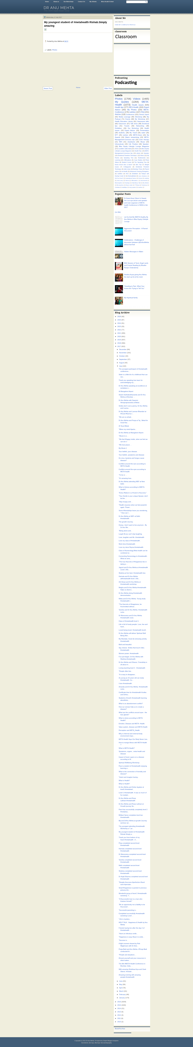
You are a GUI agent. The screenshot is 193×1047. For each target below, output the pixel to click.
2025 (119, 320)
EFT (116, 135)
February (122, 994)
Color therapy (144, 139)
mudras (140, 187)
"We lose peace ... (125, 445)
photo (138, 153)
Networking (140, 126)
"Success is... (123, 940)
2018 (119, 343)
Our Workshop (133, 128)
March (121, 991)
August (121, 363)
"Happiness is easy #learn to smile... (131, 937)
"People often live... (125, 671)
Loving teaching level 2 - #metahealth (132, 668)
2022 (119, 330)
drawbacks (131, 142)
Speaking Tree (128, 158)
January (122, 998)
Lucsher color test (124, 148)
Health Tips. (138, 151)
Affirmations (127, 160)
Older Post (108, 88)
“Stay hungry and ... (126, 502)
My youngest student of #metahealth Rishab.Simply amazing (75, 24)
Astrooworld (144, 180)
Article (136, 148)
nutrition (132, 112)
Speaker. (146, 144)
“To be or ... (123, 475)
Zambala (117, 187)
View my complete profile (125, 24)
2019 (119, 340)
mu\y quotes (132, 187)
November (123, 353)
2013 (119, 1012)
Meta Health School (107, 1)
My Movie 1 (123, 448)
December (123, 349)
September (123, 359)
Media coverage (125, 117)
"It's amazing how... (125, 478)
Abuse (142, 142)
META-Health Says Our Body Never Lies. (133, 739)
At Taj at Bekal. (124, 426)
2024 (119, 323)
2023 (119, 326)
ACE (127, 173)
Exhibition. (118, 128)
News (142, 155)
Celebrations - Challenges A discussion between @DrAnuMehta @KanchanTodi (136, 242)
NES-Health (133, 107)
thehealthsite (132, 176)
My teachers (120, 185)
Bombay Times (137, 169)
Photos (54, 50)
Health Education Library (124, 121)
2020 (119, 336)
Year (123, 1028)
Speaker (146, 153)
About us (56, 1)
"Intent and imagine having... (129, 777)
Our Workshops (68, 1)
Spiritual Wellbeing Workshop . (129, 763)
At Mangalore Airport (126, 391)
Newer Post (48, 88)
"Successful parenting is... (128, 910)
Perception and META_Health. (129, 730)
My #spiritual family (131, 298)
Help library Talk (136, 183)
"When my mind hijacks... (127, 429)
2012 (119, 1015)
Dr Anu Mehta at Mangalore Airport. (131, 433)
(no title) (118, 212)
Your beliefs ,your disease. (128, 451)
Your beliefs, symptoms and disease (131, 455)
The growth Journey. (126, 522)
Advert (127, 180)
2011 (119, 1018)
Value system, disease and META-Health (133, 727)
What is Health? (124, 780)
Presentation (144, 130)
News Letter (129, 185)
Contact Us (81, 1)
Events (127, 119)
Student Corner (126, 162)
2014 (119, 1008)
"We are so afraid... (125, 417)
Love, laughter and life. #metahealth (131, 537)
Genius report (144, 114)
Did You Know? (119, 178)
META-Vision (137, 135)
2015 (119, 1005)
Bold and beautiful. (125, 644)
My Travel (133, 133)
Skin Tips (139, 164)
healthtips (124, 187)
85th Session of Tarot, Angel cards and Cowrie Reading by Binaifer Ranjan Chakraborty (136, 265)
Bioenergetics (118, 183)
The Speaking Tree (140, 162)
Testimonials (142, 158)
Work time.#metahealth (127, 544)
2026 (119, 316)
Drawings (127, 183)
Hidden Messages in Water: (134, 251)
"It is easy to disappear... (127, 674)
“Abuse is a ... (123, 436)
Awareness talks (143, 121)
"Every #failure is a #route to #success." (133, 493)
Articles (118, 114)
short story (120, 180)
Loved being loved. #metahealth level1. (132, 630)
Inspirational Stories (130, 178)
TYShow (137, 185)
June (121, 981)
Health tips (119, 107)
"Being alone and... (125, 531)
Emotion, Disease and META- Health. (132, 723)
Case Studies (138, 160)
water (143, 133)
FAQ (142, 112)
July (120, 366)
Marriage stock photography (103, 1043)
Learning (117, 160)
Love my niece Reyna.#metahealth (131, 547)
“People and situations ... (127, 955)
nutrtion (125, 135)
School (140, 178)
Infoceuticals (119, 144)
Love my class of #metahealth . (130, 541)
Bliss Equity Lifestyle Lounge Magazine (134, 146)
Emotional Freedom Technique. (127, 155)
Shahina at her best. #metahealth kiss (132, 573)
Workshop (138, 117)
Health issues (138, 105)
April (120, 988)
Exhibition (135, 173)
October (122, 356)
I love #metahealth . (126, 683)
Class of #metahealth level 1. (129, 621)
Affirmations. (134, 180)
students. (122, 133)
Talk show (134, 124)
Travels (126, 126)
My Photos (132, 110)
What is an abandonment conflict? (131, 703)
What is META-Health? (127, 748)
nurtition (119, 173)
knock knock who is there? (123, 164)
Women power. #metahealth (129, 653)
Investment (84, 1043)
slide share (127, 169)
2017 (119, 346)
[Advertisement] (78, 69)
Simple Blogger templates (111, 1041)
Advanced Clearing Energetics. (139, 171)
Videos (136, 98)
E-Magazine (127, 167)
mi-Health (124, 171)
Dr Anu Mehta (59, 8)
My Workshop (140, 119)
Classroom (122, 124)
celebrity (146, 178)
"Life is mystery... (125, 919)
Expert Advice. (130, 130)
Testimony (144, 185)
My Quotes (122, 101)
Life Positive (133, 144)
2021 (119, 333)
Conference (130, 114)
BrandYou (118, 1028)
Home (47, 1)
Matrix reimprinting (132, 137)
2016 (119, 1002)
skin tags (91, 1043)
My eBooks (93, 1)
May (120, 984)
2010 (119, 1022)
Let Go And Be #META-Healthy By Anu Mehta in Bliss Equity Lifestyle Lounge (136, 219)
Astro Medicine (143, 176)
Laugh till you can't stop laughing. (130, 534)
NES (120, 142)
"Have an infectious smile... (128, 933)
